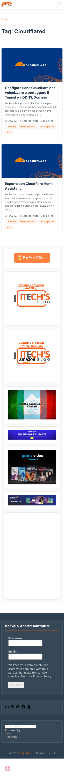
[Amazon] (29, 708)
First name (15, 638)
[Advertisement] (32, 556)
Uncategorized (47, 126)
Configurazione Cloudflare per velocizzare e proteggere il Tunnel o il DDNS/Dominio (30, 92)
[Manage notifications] (7, 768)
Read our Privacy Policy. (36, 676)
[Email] (7, 708)
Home (4, 19)
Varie (9, 132)
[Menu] (59, 4)
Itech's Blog (25, 753)
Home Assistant (27, 126)
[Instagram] (18, 708)
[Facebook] (23, 708)
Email (13, 651)
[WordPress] (12, 708)
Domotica (11, 126)
